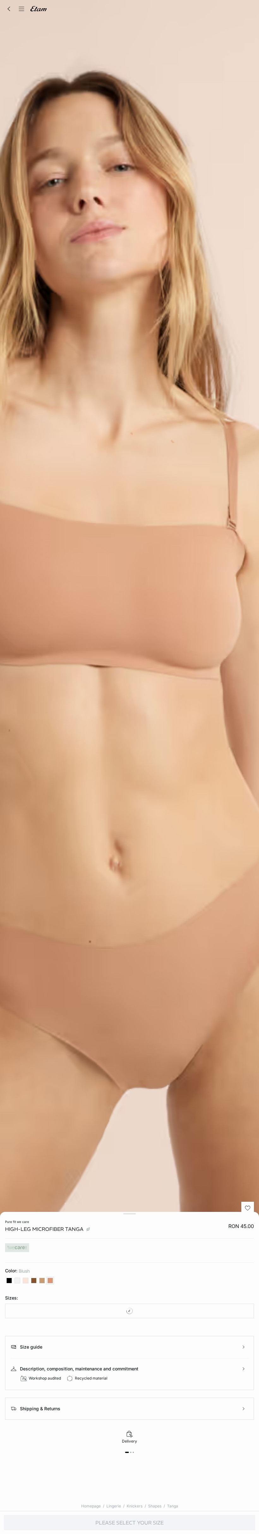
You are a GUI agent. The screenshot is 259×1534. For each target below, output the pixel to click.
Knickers (134, 1506)
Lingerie (113, 1506)
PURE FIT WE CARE (17, 1222)
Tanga (172, 1506)
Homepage (91, 1506)
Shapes (154, 1506)
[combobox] (129, 1311)
